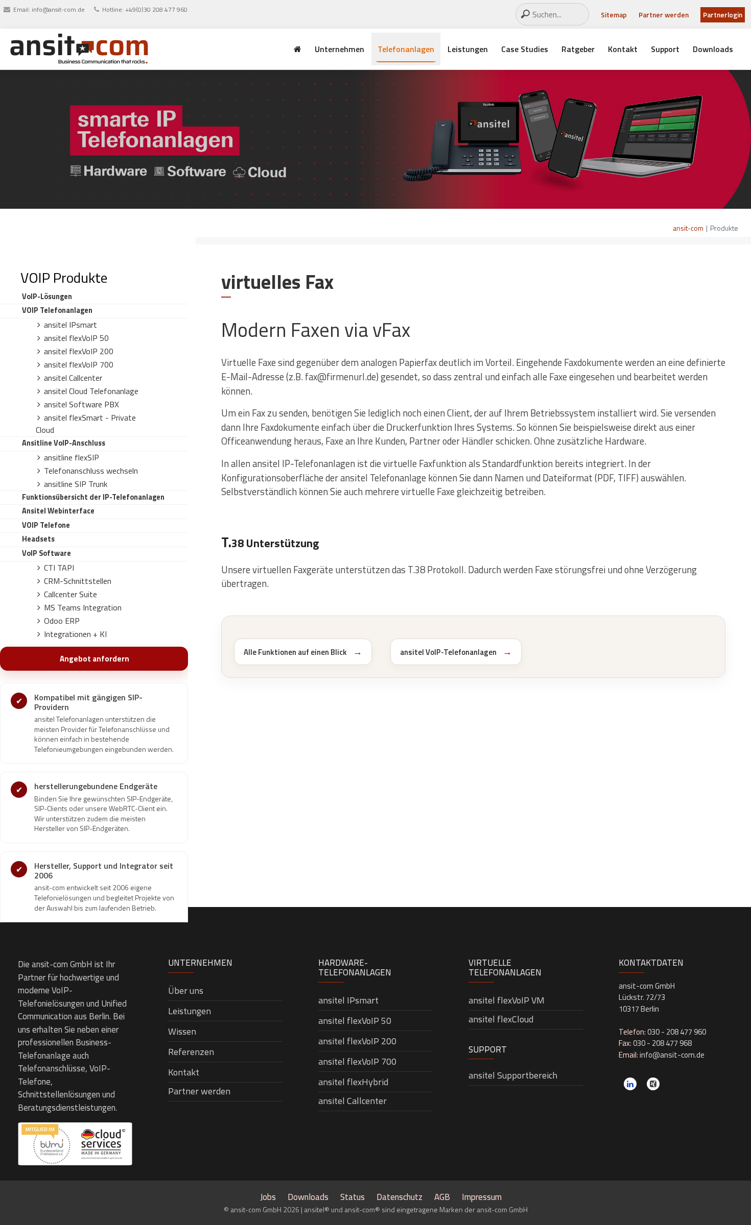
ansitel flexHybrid (353, 1082)
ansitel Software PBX (81, 404)
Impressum (482, 1197)
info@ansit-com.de (58, 9)
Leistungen (468, 49)
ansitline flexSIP (71, 457)
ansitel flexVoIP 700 (78, 364)
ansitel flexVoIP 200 (78, 351)
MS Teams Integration (83, 607)
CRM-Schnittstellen (77, 581)
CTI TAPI (59, 567)
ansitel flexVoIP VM (506, 1000)
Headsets (38, 539)
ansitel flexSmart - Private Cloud (86, 423)
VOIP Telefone (46, 525)
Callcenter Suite (70, 594)
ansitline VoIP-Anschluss (63, 443)
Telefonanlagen (406, 49)
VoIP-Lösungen (47, 296)
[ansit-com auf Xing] (653, 1084)
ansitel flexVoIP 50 (76, 338)
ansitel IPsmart (70, 324)
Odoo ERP (62, 621)
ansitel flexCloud (500, 1019)
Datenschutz (400, 1197)
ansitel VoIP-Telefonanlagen (448, 652)
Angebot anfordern (94, 659)
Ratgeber (578, 49)
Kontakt (623, 49)
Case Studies (524, 49)
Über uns (185, 990)
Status (352, 1197)
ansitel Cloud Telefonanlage (91, 391)
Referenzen (191, 1052)
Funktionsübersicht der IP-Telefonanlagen (93, 497)
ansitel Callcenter (73, 378)
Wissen (182, 1031)
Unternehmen (339, 49)
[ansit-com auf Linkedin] (630, 1084)
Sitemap (614, 15)
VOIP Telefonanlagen (57, 310)
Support (665, 49)
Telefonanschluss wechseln (91, 470)
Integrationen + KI (75, 634)
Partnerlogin (722, 15)
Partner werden (664, 15)
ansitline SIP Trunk (75, 484)
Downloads (713, 49)
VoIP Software (46, 553)
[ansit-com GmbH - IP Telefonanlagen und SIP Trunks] (79, 49)
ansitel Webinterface (58, 511)
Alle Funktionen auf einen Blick (295, 652)
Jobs (268, 1197)
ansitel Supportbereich (512, 1075)
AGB (442, 1197)
